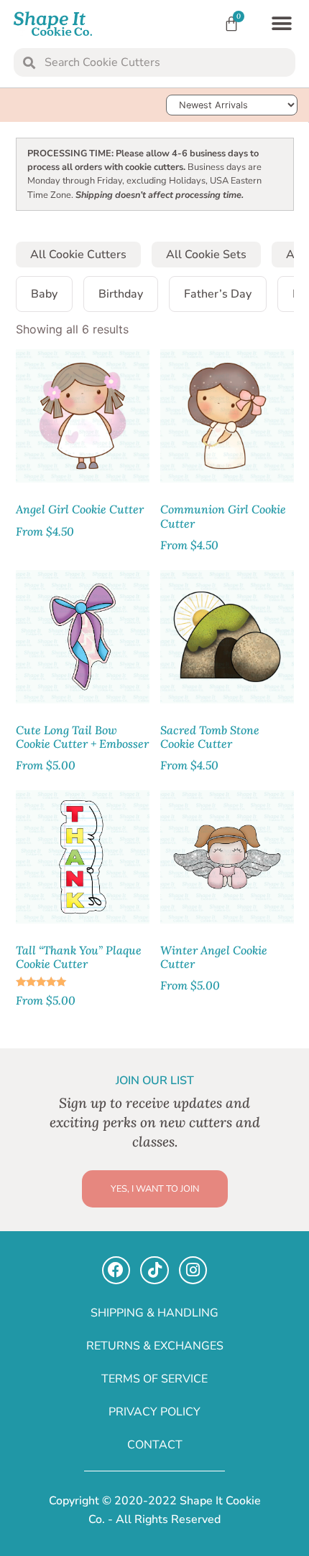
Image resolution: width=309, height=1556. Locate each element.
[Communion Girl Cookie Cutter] (227, 416)
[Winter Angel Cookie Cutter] (227, 857)
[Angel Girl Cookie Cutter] (82, 416)
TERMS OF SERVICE (154, 1379)
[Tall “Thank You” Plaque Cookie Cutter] (82, 857)
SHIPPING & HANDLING (154, 1313)
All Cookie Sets (206, 254)
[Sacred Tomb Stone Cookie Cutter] (227, 636)
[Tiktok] (154, 1270)
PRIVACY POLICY (154, 1412)
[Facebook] (116, 1270)
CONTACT (155, 1445)
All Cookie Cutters (78, 254)
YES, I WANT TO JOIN (155, 1188)
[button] (281, 24)
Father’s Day (218, 294)
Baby (44, 294)
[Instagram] (193, 1270)
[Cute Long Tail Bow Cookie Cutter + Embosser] (82, 636)
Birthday (120, 294)
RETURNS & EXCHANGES (154, 1346)
